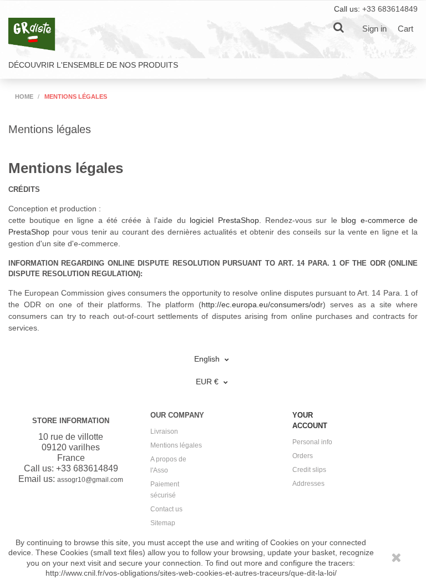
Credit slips (309, 470)
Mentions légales (176, 445)
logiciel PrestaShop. (227, 220)
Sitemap (162, 523)
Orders (302, 456)
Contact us (166, 509)
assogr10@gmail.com (90, 480)
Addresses (308, 483)
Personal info (312, 442)
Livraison (164, 431)
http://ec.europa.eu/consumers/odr (262, 304)
